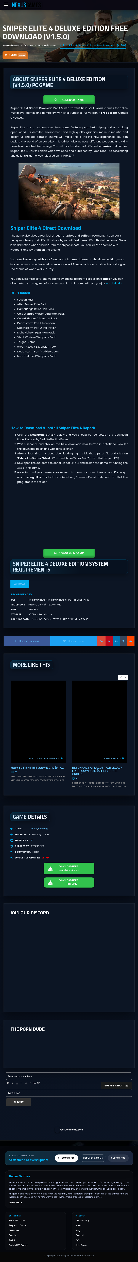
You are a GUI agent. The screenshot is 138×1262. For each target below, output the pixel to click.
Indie (46, 758)
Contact (80, 1235)
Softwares (14, 1230)
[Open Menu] (6, 4)
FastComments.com (71, 1129)
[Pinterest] (109, 641)
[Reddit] (130, 641)
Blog (78, 1230)
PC (16, 772)
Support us (118, 1158)
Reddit (12, 1240)
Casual (39, 758)
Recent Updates (17, 1220)
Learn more (15, 1202)
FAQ (78, 1240)
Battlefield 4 (114, 283)
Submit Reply (113, 1085)
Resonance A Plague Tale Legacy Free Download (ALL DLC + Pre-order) (97, 770)
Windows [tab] (20, 583)
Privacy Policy (82, 1220)
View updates (66, 1158)
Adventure (115, 758)
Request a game (93, 1158)
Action (32, 758)
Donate (12, 1235)
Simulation (54, 758)
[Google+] (101, 641)
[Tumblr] (123, 641)
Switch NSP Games (18, 1245)
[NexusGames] (26, 5)
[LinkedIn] (116, 641)
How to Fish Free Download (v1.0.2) (38, 767)
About (79, 1225)
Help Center (81, 1245)
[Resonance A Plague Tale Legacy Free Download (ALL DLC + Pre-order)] (99, 722)
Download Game (71, 100)
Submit (19, 1102)
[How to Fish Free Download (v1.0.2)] (38, 722)
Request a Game (17, 1225)
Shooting (43, 828)
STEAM (45, 857)
